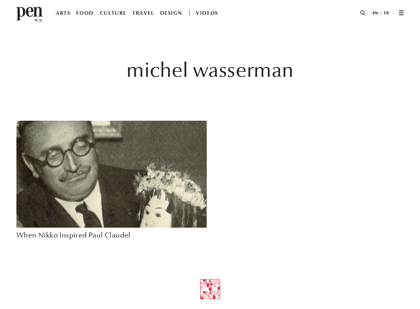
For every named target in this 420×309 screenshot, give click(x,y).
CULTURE (113, 13)
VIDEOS (207, 13)
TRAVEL (143, 13)
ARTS (63, 13)
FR (386, 13)
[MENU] (401, 13)
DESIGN (171, 13)
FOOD (85, 13)
